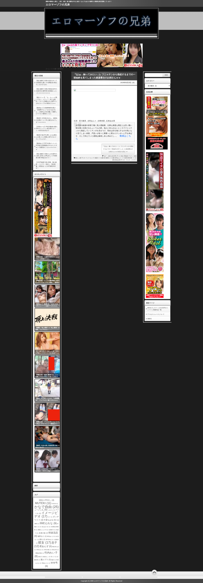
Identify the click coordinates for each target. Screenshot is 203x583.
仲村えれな (48, 523)
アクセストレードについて (155, 314)
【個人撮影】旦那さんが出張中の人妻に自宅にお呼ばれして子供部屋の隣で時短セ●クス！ (46, 156)
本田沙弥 (55, 549)
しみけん (51, 510)
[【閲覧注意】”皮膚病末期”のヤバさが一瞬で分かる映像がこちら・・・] (49, 249)
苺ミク (54, 556)
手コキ (119, 156)
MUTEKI (43, 503)
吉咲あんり (118, 158)
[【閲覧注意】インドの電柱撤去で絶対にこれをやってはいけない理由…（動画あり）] (49, 272)
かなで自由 (46, 507)
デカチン (130, 156)
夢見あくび (51, 536)
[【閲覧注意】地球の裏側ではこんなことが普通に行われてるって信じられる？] (49, 367)
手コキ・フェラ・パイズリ (128, 160)
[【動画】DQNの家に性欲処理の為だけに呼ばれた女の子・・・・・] (49, 437)
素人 (77, 158)
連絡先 (149, 318)
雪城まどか (46, 563)
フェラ (88, 158)
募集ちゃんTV (43, 529)
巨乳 (115, 156)
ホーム (48, 69)
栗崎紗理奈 (39, 553)
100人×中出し (46, 500)
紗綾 (40, 556)
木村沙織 (47, 549)
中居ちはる (50, 520)
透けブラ (46, 560)
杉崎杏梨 (129, 158)
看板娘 (126, 156)
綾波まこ (46, 556)
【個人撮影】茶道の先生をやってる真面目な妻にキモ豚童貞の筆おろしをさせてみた (46, 82)
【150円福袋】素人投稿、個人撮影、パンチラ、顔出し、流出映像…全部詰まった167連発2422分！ (46, 165)
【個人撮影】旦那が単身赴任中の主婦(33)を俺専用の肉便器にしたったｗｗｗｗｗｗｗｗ (46, 91)
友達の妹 (43, 533)
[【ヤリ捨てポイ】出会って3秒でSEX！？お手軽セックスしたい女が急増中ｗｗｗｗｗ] (49, 343)
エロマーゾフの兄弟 (58, 4)
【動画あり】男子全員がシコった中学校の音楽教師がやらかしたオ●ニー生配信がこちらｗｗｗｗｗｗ (46, 146)
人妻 (80, 158)
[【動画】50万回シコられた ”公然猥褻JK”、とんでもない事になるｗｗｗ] (49, 390)
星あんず (46, 546)
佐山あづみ (46, 526)
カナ (50, 517)
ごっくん (40, 509)
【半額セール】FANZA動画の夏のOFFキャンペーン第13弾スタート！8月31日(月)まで (46, 128)
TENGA (55, 503)
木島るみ (39, 549)
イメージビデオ (46, 514)
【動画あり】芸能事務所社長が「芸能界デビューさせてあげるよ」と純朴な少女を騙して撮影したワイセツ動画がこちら (46, 111)
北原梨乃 (52, 529)
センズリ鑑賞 (94, 158)
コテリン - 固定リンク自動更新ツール (36, 239)
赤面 (109, 156)
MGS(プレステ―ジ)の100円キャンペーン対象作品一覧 (157, 309)
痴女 (122, 156)
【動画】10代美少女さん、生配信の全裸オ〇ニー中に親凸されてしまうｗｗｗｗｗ (46, 120)
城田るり (42, 536)
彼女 (44, 542)
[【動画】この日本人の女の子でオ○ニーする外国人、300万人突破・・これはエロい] (49, 461)
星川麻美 (60, 69)
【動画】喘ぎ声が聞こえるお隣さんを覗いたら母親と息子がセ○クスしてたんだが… (46, 137)
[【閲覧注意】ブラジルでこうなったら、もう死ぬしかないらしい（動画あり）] (49, 414)
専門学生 (49, 539)
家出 (42, 539)
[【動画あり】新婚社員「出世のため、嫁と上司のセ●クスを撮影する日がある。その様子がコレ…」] (49, 296)
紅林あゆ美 (117, 160)
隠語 (53, 559)
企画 (112, 156)
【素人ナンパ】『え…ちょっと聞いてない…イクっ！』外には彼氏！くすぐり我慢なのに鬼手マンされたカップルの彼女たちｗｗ (46, 100)
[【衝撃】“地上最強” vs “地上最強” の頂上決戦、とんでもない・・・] (49, 320)
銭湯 (135, 156)
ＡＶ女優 (53, 69)
